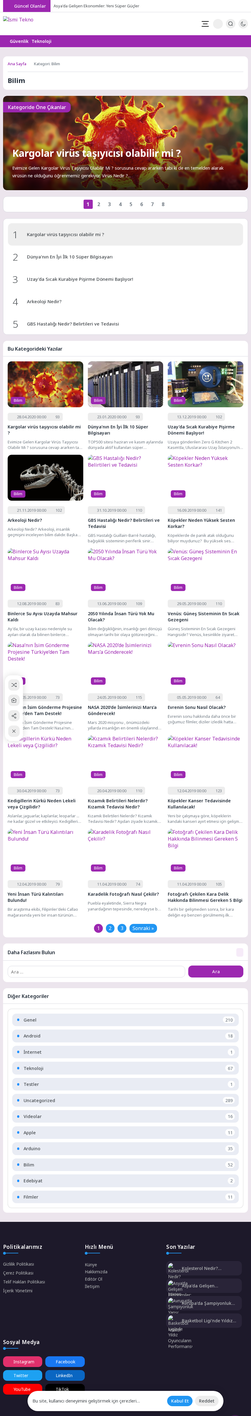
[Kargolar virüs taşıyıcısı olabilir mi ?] (125, 143)
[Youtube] (231, 6)
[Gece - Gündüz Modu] (243, 27)
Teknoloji (41, 41)
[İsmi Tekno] (22, 24)
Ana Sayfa (17, 63)
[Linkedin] (246, 6)
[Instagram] (223, 6)
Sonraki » (143, 928)
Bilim (18, 400)
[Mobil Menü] (205, 24)
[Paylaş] (14, 715)
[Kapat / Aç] (14, 731)
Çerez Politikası (18, 1273)
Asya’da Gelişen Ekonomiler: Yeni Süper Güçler (206, 1286)
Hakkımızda (96, 1272)
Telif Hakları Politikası (24, 1282)
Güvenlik (19, 41)
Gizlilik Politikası (18, 1264)
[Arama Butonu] (230, 23)
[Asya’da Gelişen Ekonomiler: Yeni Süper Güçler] (179, 1294)
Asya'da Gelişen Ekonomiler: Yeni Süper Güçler (96, 6)
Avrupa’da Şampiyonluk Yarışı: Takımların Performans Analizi (206, 1303)
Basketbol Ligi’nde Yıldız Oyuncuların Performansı (208, 1321)
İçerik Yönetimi (17, 1291)
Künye (91, 1264)
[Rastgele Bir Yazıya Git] (14, 685)
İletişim (92, 1286)
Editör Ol (93, 1279)
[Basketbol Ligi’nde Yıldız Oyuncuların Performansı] (180, 1332)
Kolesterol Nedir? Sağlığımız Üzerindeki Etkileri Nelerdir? (205, 1268)
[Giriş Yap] (218, 24)
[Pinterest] (238, 6)
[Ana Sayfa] (14, 700)
